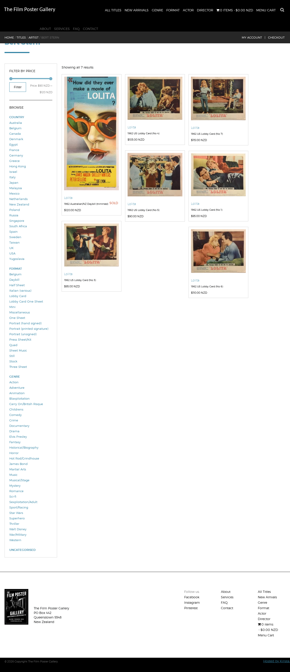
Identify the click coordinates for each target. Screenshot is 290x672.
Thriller (14, 523)
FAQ (76, 29)
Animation (17, 393)
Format (173, 10)
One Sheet (17, 318)
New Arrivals (137, 10)
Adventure (16, 387)
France (14, 150)
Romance (16, 491)
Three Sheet (18, 367)
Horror (14, 453)
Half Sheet (17, 285)
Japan (13, 182)
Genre (157, 10)
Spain (13, 231)
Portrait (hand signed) (25, 323)
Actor (188, 10)
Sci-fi (12, 496)
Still (12, 356)
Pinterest (191, 608)
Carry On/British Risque (26, 404)
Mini (12, 307)
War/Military (18, 534)
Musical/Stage (19, 480)
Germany (16, 155)
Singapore (16, 220)
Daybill (14, 279)
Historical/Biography (24, 447)
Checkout (276, 37)
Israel (13, 171)
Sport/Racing (18, 507)
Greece (14, 161)
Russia (13, 215)
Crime (13, 420)
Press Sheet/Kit (20, 339)
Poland (14, 210)
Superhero (17, 518)
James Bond (18, 464)
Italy (12, 177)
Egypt (13, 144)
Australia (15, 123)
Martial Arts (17, 469)
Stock (13, 361)
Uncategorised (22, 550)
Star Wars (16, 513)
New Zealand (19, 204)
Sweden (15, 237)
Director (205, 10)
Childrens (16, 409)
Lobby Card (17, 296)
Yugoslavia (16, 259)
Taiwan (14, 242)
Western (15, 540)
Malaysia (15, 188)
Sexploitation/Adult (23, 502)
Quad (13, 345)
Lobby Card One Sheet (26, 301)
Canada (15, 133)
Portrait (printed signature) (28, 328)
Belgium (15, 128)
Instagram (192, 602)
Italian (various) (20, 290)
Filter (18, 87)
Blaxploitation (19, 398)
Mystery (15, 485)
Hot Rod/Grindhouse (24, 458)
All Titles (113, 10)
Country (16, 117)
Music (13, 475)
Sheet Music (18, 350)
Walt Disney (18, 529)
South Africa (18, 226)
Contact (90, 29)
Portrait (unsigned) (22, 334)
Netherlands (18, 199)
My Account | (253, 37)
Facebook (191, 597)
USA (12, 253)
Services (62, 29)
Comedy (15, 415)
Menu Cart (266, 10)
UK (11, 248)
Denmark (16, 139)
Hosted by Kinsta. (276, 661)
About (45, 29)
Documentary (19, 426)
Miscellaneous (19, 312)
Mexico (14, 193)
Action (14, 382)
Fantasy (15, 442)
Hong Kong (17, 166)
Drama (14, 431)
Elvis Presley (18, 436)
